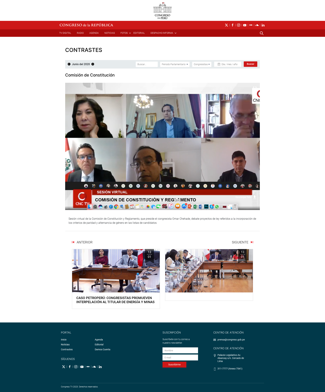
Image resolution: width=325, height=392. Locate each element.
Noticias (109, 33)
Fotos (124, 33)
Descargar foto (243, 197)
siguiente (240, 242)
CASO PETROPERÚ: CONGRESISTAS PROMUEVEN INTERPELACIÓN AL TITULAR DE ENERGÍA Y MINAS (115, 300)
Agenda (94, 33)
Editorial (139, 33)
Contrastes (67, 349)
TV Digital (65, 33)
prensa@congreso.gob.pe (231, 339)
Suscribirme (174, 364)
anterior (84, 242)
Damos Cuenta (102, 349)
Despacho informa (161, 33)
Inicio (64, 339)
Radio (80, 33)
